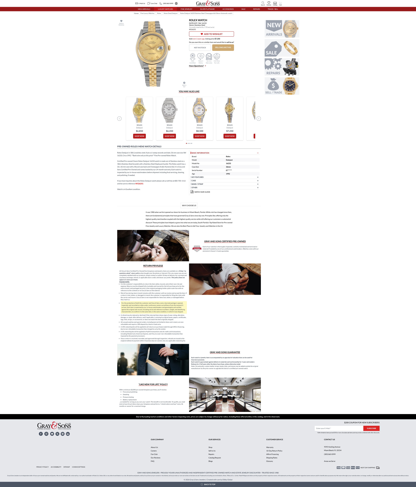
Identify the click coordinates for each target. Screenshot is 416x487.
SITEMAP (66, 467)
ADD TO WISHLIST (213, 34)
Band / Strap (197, 184)
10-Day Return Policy (274, 451)
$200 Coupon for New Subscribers (362, 422)
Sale (243, 9)
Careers (154, 451)
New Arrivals (144, 9)
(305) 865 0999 (330, 454)
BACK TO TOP (209, 484)
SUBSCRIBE (371, 428)
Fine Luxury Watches (147, 13)
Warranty (269, 447)
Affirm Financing (272, 454)
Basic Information (200, 153)
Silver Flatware (207, 9)
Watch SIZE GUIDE (202, 192)
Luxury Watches (165, 9)
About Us (154, 447)
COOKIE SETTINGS (78, 467)
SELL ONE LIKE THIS (223, 47)
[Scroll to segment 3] (189, 143)
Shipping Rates (271, 458)
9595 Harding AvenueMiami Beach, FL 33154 (332, 448)
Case (194, 181)
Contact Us (329, 439)
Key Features (198, 177)
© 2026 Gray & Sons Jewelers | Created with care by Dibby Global (208, 480)
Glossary (269, 461)
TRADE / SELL (273, 9)
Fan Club (154, 454)
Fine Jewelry (186, 9)
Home (136, 13)
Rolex (159, 13)
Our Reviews (155, 458)
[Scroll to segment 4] (191, 143)
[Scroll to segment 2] (188, 143)
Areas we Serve (329, 461)
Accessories (228, 9)
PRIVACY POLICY (42, 467)
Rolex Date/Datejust (170, 13)
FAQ (152, 461)
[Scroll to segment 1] (186, 143)
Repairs (256, 9)
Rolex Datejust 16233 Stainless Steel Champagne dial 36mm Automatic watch (206, 13)
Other (194, 187)
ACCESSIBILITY (56, 467)
